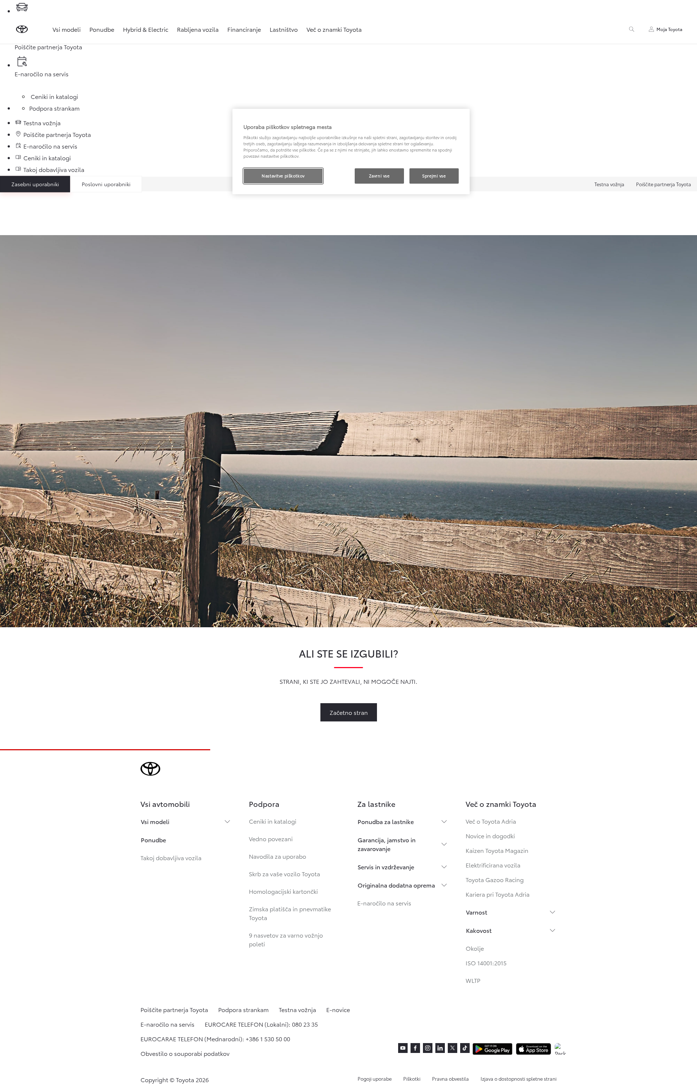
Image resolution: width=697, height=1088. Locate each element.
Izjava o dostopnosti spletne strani (519, 1078)
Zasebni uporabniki (35, 184)
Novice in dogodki (490, 835)
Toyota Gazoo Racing (495, 879)
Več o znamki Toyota (334, 29)
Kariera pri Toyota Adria (498, 894)
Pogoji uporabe (375, 1078)
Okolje (475, 948)
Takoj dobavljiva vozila (170, 857)
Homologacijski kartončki (283, 891)
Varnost (476, 912)
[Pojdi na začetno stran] (22, 29)
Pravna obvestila (450, 1078)
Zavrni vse (379, 176)
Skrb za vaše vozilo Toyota (284, 873)
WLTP (473, 980)
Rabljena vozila (198, 29)
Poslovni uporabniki (106, 184)
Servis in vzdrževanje (386, 866)
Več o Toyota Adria (491, 821)
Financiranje (244, 29)
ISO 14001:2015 (486, 962)
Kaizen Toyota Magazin (497, 850)
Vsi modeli (67, 29)
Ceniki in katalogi (272, 821)
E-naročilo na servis (384, 903)
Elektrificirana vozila (493, 865)
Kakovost (479, 930)
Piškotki (411, 1078)
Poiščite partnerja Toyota (663, 184)
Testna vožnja (609, 184)
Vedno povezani (271, 838)
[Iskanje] (631, 29)
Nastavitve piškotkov (283, 176)
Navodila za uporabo (277, 856)
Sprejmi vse (434, 176)
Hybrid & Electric (145, 29)
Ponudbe (101, 29)
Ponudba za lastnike (386, 821)
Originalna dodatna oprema (396, 885)
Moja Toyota (669, 29)
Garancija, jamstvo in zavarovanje (387, 844)
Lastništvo (284, 29)
